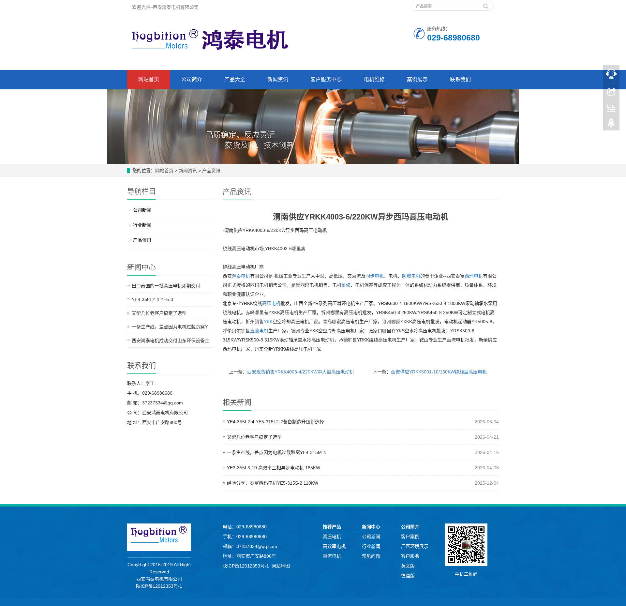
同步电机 (374, 276)
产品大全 (234, 79)
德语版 (408, 575)
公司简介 (191, 79)
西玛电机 (474, 276)
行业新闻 (142, 225)
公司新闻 (142, 210)
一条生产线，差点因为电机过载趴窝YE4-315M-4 (276, 452)
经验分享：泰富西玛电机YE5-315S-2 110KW (272, 483)
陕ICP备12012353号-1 (159, 586)
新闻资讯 (277, 79)
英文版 (408, 565)
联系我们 (460, 79)
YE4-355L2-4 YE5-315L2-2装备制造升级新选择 (275, 421)
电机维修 (374, 79)
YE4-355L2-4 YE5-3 (152, 299)
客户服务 (410, 556)
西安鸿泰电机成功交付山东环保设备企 (170, 340)
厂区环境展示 (414, 546)
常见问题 (371, 556)
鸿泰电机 (241, 276)
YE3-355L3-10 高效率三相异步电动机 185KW (273, 467)
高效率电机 (334, 546)
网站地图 (281, 565)
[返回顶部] (611, 125)
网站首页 (148, 79)
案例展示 (417, 79)
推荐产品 (332, 526)
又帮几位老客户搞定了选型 (254, 437)
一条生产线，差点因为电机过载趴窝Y (170, 326)
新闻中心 (371, 526)
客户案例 (410, 536)
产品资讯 (210, 170)
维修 (345, 285)
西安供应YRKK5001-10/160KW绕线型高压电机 (439, 371)
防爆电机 (411, 276)
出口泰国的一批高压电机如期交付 (166, 285)
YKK (268, 321)
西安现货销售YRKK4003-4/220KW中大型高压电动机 (300, 371)
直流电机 (259, 330)
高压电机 (271, 303)
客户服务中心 (326, 79)
